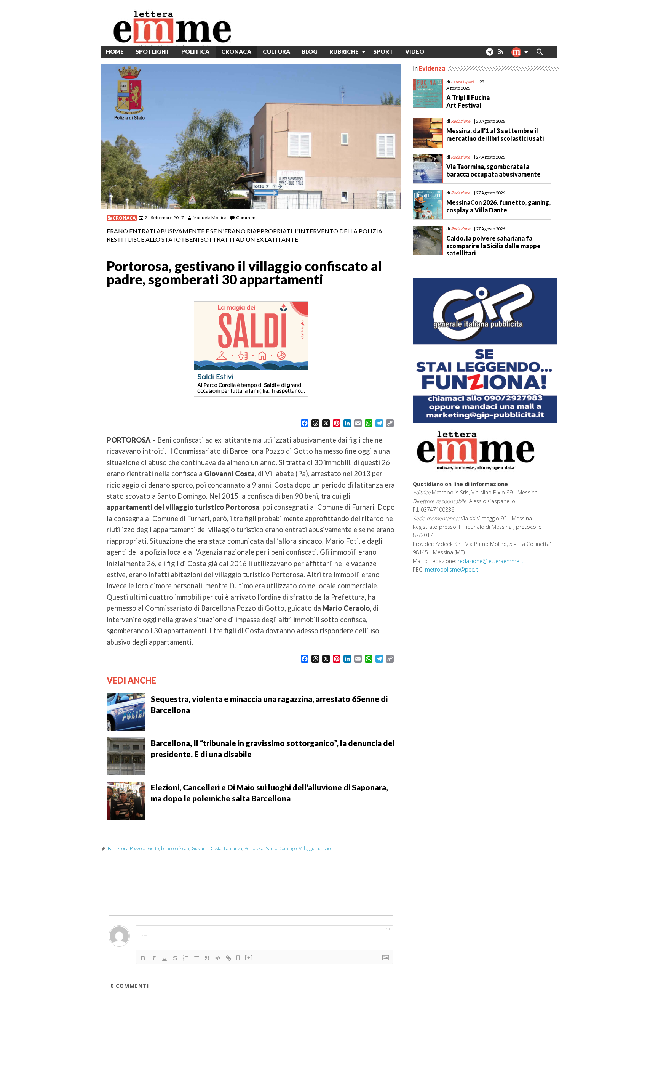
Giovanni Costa (207, 848)
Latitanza (233, 848)
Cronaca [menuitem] (236, 51)
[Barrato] (175, 958)
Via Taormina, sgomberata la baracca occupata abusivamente (493, 170)
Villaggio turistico (315, 848)
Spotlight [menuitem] (153, 51)
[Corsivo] (154, 958)
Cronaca (124, 218)
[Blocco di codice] (217, 958)
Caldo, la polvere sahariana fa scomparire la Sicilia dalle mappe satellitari (493, 245)
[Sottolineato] (164, 958)
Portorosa (254, 848)
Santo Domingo (281, 848)
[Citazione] (207, 958)
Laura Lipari (462, 81)
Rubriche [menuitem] (344, 51)
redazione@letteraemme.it (491, 561)
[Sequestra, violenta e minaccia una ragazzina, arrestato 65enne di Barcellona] (126, 711)
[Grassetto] (143, 958)
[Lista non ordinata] (196, 958)
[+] (249, 957)
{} (238, 957)
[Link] (228, 958)
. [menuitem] (489, 54)
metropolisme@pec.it (451, 569)
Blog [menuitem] (310, 51)
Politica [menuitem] (195, 51)
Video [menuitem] (414, 51)
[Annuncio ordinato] (185, 958)
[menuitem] (435, 51)
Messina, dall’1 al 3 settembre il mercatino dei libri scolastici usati (495, 134)
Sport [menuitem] (383, 51)
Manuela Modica (210, 217)
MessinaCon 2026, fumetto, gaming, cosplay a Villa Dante (498, 206)
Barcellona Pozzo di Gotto (133, 848)
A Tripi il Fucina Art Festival (468, 101)
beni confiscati (175, 848)
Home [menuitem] (115, 51)
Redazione (460, 121)
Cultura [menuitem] (276, 51)
